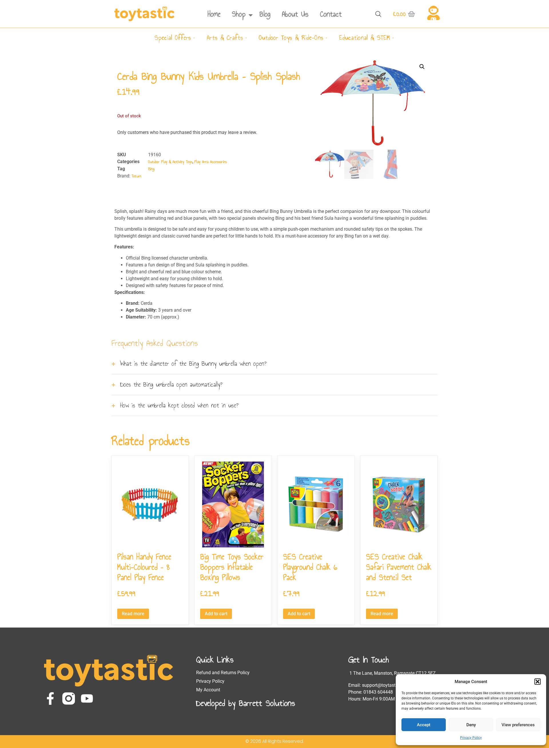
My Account (208, 689)
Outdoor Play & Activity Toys (170, 162)
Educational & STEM (364, 38)
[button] (537, 681)
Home (214, 14)
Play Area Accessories (210, 162)
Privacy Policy (471, 738)
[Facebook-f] (50, 698)
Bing (151, 169)
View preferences (518, 724)
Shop (239, 14)
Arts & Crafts (225, 38)
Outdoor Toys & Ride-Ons (291, 38)
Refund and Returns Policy (223, 672)
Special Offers (173, 38)
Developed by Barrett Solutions (245, 703)
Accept (423, 724)
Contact (331, 14)
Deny (471, 724)
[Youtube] (87, 698)
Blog (265, 14)
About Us (295, 14)
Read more (133, 613)
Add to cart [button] (216, 613)
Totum (136, 176)
